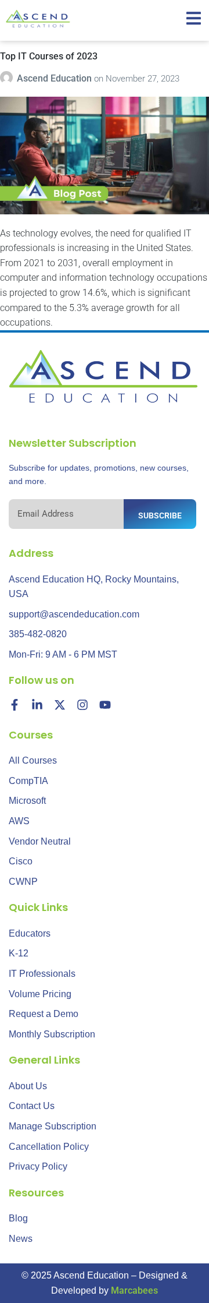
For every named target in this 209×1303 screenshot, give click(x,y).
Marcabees (134, 1290)
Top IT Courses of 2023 (49, 56)
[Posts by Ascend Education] (8, 78)
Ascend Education (55, 78)
